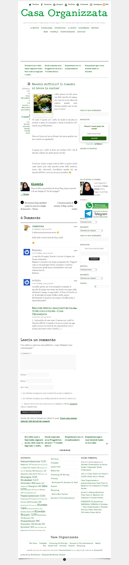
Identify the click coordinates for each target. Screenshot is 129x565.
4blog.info (98, 550)
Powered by (89, 144)
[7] (69, 450)
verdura (34, 530)
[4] (64, 450)
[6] (67, 450)
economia (28, 483)
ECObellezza (46, 28)
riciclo (29, 518)
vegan (43, 527)
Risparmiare (83, 28)
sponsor (27, 527)
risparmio (27, 524)
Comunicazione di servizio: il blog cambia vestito (65, 206)
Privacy (54, 479)
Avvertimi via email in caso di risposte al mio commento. (47, 393)
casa (26, 468)
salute (40, 524)
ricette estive (27, 512)
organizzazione (33, 496)
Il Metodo (34, 28)
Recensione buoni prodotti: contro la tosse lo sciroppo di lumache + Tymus (34, 206)
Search (54, 486)
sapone (27, 128)
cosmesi (35, 468)
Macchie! (95, 28)
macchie (26, 126)
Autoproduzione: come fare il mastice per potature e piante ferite (94, 486)
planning (26, 499)
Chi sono (55, 459)
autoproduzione (33, 461)
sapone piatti (27, 132)
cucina (30, 471)
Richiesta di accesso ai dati (65, 483)
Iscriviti (94, 138)
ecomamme (29, 480)
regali (34, 505)
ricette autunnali (34, 508)
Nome (24, 375)
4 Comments (25, 117)
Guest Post (55, 467)
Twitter (35, 4)
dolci (44, 474)
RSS (106, 4)
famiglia (34, 486)
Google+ (59, 4)
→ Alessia (25, 194)
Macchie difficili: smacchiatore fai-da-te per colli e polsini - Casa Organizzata (54, 311)
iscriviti (73, 404)
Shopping (81, 32)
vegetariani (26, 530)
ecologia (29, 477)
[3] (62, 450)
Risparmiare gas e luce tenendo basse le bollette (94, 69)
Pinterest (84, 4)
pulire (25, 502)
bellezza (36, 464)
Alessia (37, 184)
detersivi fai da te (31, 474)
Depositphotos (65, 550)
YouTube (71, 4)
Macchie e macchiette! (25, 109)
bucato (27, 124)
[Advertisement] (64, 48)
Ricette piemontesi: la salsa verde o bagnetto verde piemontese (94, 467)
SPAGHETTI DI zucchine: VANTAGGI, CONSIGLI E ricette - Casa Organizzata (94, 504)
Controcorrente (67, 32)
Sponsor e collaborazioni (63, 498)
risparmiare (30, 521)
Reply (75, 226)
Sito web (24, 387)
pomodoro (35, 499)
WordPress (35, 555)
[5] (66, 450)
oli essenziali (30, 493)
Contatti (55, 463)
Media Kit (55, 471)
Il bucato (72, 28)
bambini (26, 465)
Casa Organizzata (25, 98)
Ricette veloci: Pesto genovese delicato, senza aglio (94, 509)
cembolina (38, 226)
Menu (46, 32)
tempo (37, 527)
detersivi (40, 471)
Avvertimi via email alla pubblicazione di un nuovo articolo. (49, 398)
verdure (41, 530)
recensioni (26, 505)
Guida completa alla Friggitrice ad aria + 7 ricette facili (54, 69)
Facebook (48, 4)
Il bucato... (26, 104)
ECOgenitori (60, 28)
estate (40, 483)
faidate (24, 486)
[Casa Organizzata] (64, 18)
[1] (59, 450)
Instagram (97, 4)
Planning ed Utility (60, 475)
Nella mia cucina (60, 494)
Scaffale (54, 32)
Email (24, 381)
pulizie (35, 502)
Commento (26, 353)
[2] (61, 450)
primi (44, 499)
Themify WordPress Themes (53, 555)
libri (30, 490)
